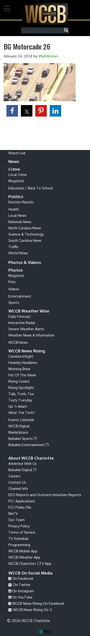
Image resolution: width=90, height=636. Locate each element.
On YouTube (21, 597)
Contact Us (17, 482)
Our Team (16, 520)
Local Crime (17, 174)
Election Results (21, 202)
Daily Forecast (19, 316)
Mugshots (16, 181)
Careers (14, 476)
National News (19, 221)
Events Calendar (21, 420)
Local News (17, 215)
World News (18, 253)
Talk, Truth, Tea (21, 394)
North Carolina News (24, 228)
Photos (15, 270)
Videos (13, 289)
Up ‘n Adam (17, 406)
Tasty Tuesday (20, 400)
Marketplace (18, 432)
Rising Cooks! (19, 381)
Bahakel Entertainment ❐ (28, 445)
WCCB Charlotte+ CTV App (29, 563)
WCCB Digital (19, 426)
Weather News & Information (31, 335)
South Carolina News (25, 240)
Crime (14, 169)
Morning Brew (19, 369)
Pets (12, 282)
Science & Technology (26, 234)
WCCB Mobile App (22, 551)
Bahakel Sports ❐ (22, 438)
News (13, 161)
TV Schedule (18, 538)
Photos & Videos (24, 262)
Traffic (13, 246)
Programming (19, 544)
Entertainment (19, 296)
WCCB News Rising (26, 350)
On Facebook (22, 578)
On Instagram (22, 591)
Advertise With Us (22, 463)
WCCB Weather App (24, 557)
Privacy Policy (19, 526)
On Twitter (21, 584)
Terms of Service (21, 532)
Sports (13, 302)
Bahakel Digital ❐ (22, 470)
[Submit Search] (67, 30)
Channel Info (18, 488)
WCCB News (18, 342)
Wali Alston (48, 56)
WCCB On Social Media (30, 572)
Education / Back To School (30, 188)
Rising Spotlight (21, 387)
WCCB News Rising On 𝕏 (32, 609)
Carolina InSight (20, 356)
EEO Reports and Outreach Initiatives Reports (44, 495)
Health (13, 209)
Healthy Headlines (22, 362)
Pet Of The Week (22, 375)
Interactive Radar (21, 322)
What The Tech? (21, 412)
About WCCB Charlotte (31, 458)
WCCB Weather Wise (28, 310)
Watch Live (17, 153)
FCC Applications (21, 501)
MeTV (13, 513)
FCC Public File (19, 507)
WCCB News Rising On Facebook (37, 603)
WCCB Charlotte (45, 14)
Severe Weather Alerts (26, 329)
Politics (15, 196)
